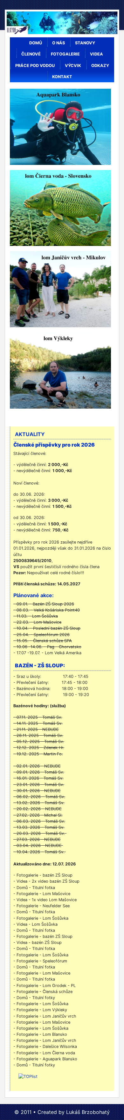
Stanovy (85, 43)
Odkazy (100, 65)
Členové (31, 54)
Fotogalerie (65, 54)
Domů (35, 43)
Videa (96, 54)
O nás (58, 43)
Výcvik (73, 65)
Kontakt (62, 76)
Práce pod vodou (35, 65)
